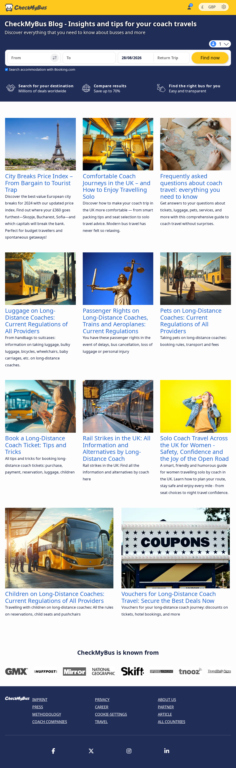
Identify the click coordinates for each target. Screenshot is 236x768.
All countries (171, 721)
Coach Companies (49, 721)
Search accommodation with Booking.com (42, 69)
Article (165, 714)
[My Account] (189, 7)
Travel (101, 721)
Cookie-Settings (111, 714)
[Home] (26, 8)
